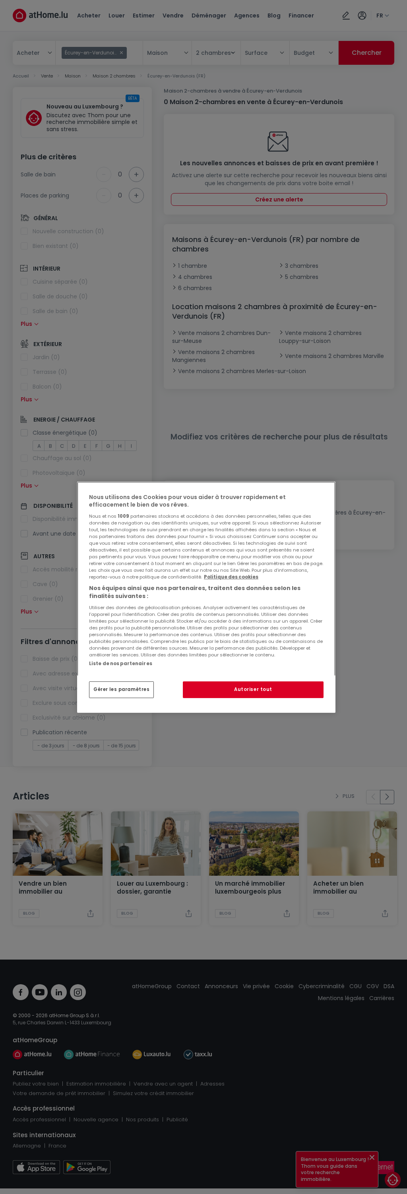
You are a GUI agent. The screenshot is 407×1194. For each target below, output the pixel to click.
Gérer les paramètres (121, 689)
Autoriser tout (253, 689)
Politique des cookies (231, 577)
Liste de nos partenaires (120, 663)
